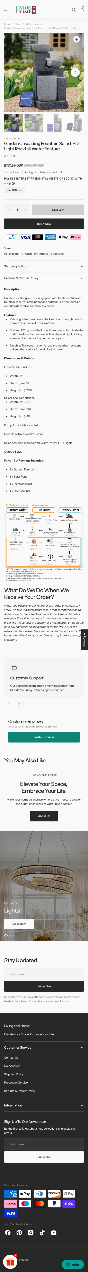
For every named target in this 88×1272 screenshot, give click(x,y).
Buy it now (44, 224)
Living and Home (17, 1259)
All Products (32, 24)
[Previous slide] (8, 704)
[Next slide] (19, 704)
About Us (44, 816)
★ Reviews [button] (84, 640)
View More (19, 924)
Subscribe (44, 1157)
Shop (18, 24)
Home (7, 24)
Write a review (44, 737)
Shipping (27, 172)
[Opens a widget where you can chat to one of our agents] (72, 1265)
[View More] (44, 886)
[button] (6, 9)
